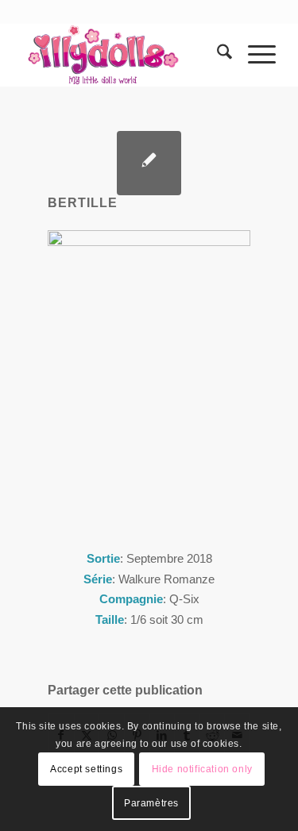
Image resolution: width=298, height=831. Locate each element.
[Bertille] (149, 163)
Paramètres (151, 803)
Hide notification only (202, 769)
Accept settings (86, 769)
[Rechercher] (216, 55)
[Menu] (254, 55)
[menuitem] (216, 55)
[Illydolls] (123, 55)
